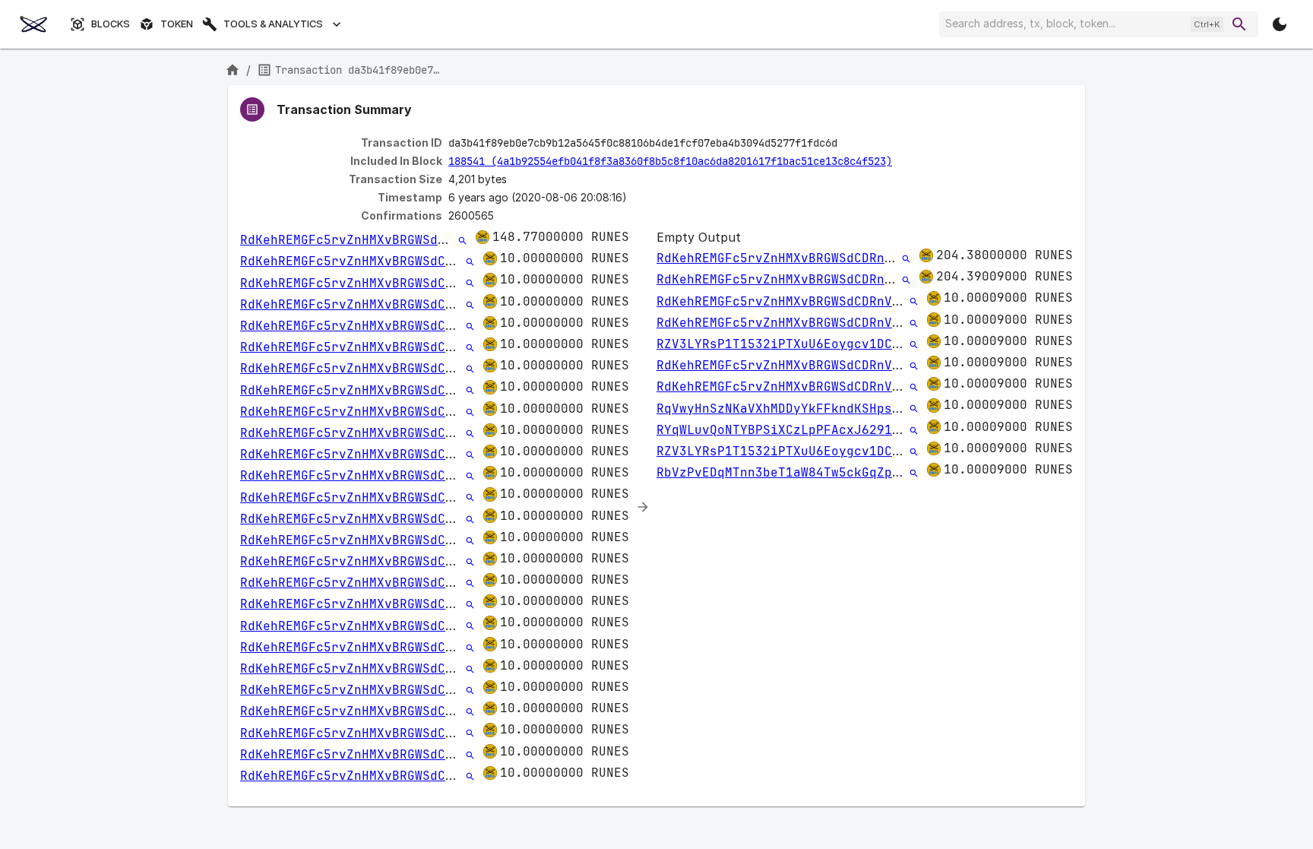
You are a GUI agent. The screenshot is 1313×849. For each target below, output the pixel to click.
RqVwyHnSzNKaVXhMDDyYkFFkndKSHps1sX (785, 409)
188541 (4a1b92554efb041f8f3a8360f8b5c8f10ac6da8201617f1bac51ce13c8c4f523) (670, 161)
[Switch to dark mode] (1279, 24)
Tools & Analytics (273, 24)
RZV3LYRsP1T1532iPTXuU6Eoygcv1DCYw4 (785, 344)
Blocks (110, 24)
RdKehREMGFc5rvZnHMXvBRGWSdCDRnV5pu (369, 240)
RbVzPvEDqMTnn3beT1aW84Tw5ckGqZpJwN (785, 472)
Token (176, 24)
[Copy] (847, 143)
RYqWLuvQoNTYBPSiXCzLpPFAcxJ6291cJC (785, 430)
